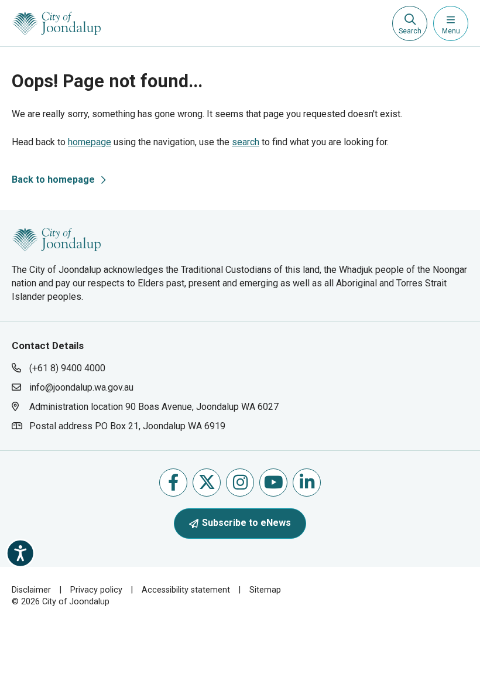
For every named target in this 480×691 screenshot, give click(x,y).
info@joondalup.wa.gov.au (81, 387)
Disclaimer (31, 590)
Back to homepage (53, 179)
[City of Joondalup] (56, 238)
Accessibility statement (186, 590)
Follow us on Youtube (273, 482)
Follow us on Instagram (240, 482)
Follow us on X (207, 482)
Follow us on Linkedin (307, 482)
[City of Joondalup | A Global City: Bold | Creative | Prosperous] (56, 23)
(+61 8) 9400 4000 (67, 368)
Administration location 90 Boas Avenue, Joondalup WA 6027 (154, 406)
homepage (89, 142)
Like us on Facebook (173, 482)
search (245, 142)
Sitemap (265, 590)
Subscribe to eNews (246, 522)
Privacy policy (96, 590)
